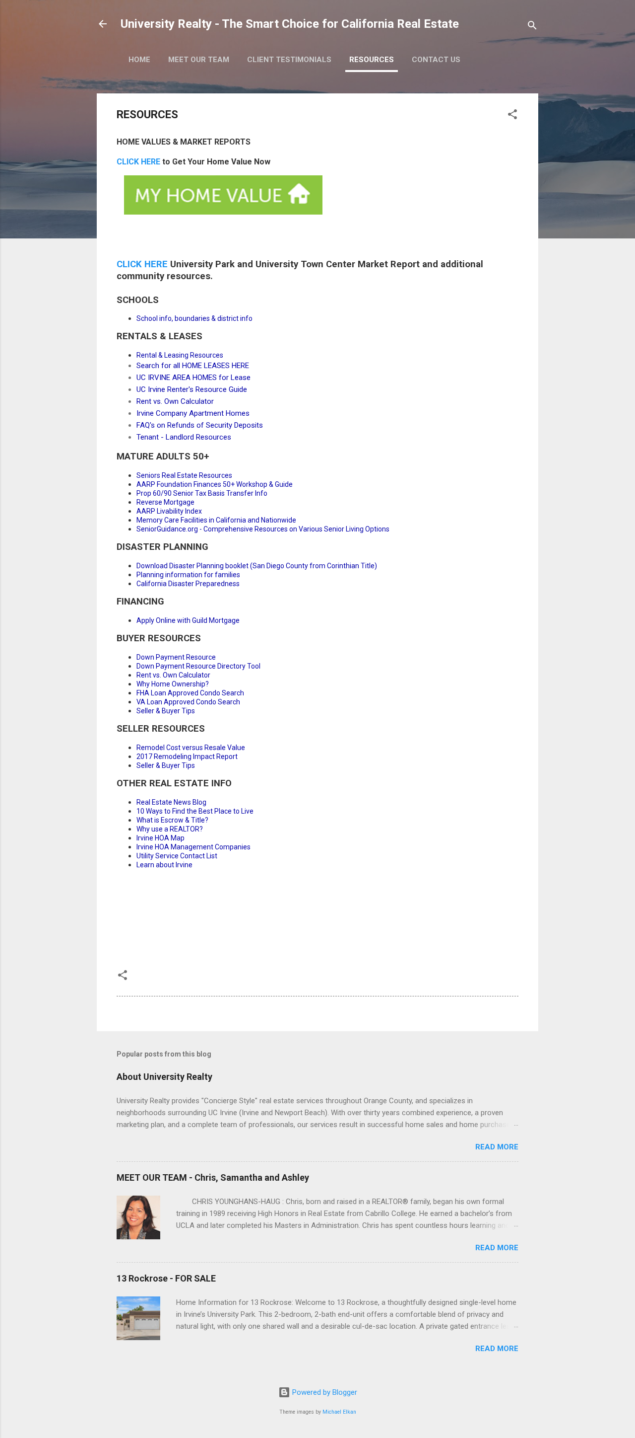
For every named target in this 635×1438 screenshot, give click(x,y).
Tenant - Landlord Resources (183, 437)
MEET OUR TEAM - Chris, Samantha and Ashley (213, 1177)
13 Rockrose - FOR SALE (166, 1278)
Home (139, 59)
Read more (496, 1146)
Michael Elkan (339, 1412)
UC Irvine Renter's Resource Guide (191, 389)
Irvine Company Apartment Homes (193, 413)
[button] (512, 116)
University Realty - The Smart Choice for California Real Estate (290, 24)
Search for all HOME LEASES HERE (192, 365)
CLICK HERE (138, 161)
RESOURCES (371, 59)
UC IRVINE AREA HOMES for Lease (193, 377)
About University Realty (164, 1076)
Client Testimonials (289, 59)
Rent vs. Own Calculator (175, 401)
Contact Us (436, 59)
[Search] (532, 27)
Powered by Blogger (323, 1392)
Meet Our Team (198, 59)
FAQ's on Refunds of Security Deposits (199, 425)
